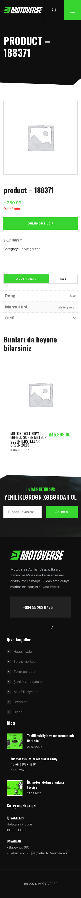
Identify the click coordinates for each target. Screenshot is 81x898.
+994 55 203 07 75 (38, 607)
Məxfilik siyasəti (26, 692)
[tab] (26, 278)
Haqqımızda (23, 651)
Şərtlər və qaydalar (28, 682)
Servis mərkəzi (25, 661)
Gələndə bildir (40, 223)
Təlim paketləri (25, 671)
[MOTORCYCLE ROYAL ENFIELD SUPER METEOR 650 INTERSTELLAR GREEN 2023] (40, 394)
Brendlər (20, 702)
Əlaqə (18, 712)
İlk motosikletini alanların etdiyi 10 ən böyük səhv (34, 761)
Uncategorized (30, 249)
